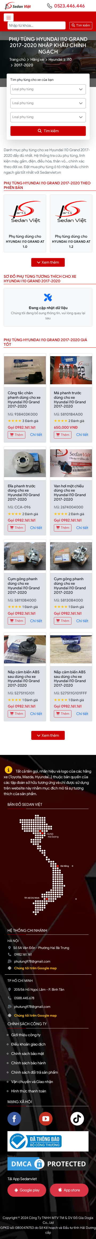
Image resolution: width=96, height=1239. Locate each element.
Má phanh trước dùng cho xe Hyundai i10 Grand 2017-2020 (70, 399)
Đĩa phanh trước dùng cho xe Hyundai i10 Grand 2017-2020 (24, 493)
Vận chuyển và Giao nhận (32, 1081)
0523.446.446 (69, 6)
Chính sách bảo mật (27, 1053)
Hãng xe (37, 59)
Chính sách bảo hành (28, 1063)
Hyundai (55, 59)
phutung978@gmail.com (32, 961)
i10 (69, 59)
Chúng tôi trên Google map (35, 968)
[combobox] (48, 89)
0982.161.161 (23, 954)
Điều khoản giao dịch (28, 1044)
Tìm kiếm (82, 25)
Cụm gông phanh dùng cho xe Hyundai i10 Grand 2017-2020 (24, 585)
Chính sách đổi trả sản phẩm (34, 1072)
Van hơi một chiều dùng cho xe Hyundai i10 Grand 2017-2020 (70, 493)
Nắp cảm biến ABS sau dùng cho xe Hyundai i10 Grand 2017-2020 (24, 679)
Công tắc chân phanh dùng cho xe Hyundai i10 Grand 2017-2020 (24, 399)
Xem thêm (50, 262)
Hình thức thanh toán (28, 1091)
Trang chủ (17, 59)
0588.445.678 (24, 998)
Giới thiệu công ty (26, 1034)
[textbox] (45, 89)
